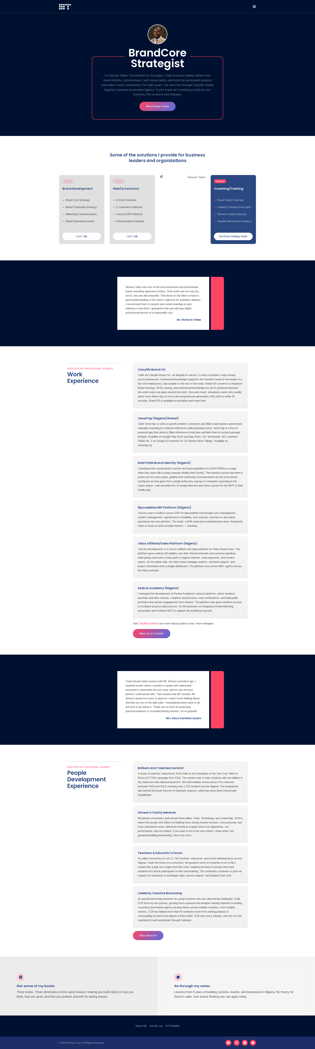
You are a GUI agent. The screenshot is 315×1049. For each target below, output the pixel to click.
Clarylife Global (147, 623)
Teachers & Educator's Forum (160, 853)
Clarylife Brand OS (151, 369)
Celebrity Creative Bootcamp (160, 893)
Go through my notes (192, 986)
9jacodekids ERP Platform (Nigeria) (164, 507)
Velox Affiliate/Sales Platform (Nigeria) (168, 543)
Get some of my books (36, 986)
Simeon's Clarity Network (157, 812)
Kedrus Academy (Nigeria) (158, 588)
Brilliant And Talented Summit (161, 768)
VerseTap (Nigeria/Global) (158, 418)
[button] (68, 181)
